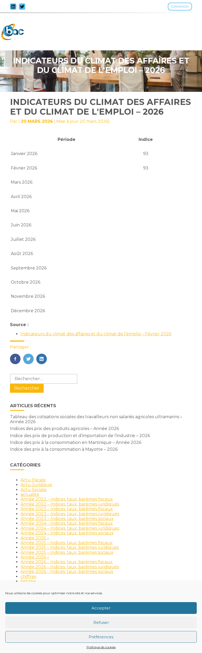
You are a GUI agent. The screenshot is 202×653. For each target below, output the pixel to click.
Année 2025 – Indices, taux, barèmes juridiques (70, 547)
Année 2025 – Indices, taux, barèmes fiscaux (67, 542)
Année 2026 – (35, 557)
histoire (28, 581)
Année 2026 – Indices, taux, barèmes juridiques (70, 566)
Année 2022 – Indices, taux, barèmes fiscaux (67, 499)
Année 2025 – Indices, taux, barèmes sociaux (67, 552)
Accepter (101, 608)
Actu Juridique (36, 484)
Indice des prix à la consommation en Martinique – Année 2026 (75, 442)
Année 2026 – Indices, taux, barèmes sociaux (67, 571)
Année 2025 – (35, 537)
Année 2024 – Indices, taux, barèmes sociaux (67, 532)
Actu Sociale (34, 489)
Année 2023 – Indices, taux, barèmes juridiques (70, 513)
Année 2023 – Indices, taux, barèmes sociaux (67, 518)
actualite (30, 494)
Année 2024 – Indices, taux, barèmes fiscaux (67, 523)
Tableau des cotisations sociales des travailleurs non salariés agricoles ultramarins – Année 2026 (96, 419)
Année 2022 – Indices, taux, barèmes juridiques (70, 504)
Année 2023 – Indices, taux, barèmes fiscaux (67, 508)
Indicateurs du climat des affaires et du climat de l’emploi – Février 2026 (96, 333)
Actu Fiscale (33, 479)
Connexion (180, 6)
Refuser (101, 622)
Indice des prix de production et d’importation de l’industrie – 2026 (80, 435)
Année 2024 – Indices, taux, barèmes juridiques (70, 528)
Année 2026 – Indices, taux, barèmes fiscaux (67, 561)
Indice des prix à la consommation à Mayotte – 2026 (64, 449)
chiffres (28, 576)
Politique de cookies (101, 647)
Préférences (101, 636)
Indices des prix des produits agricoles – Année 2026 (64, 428)
